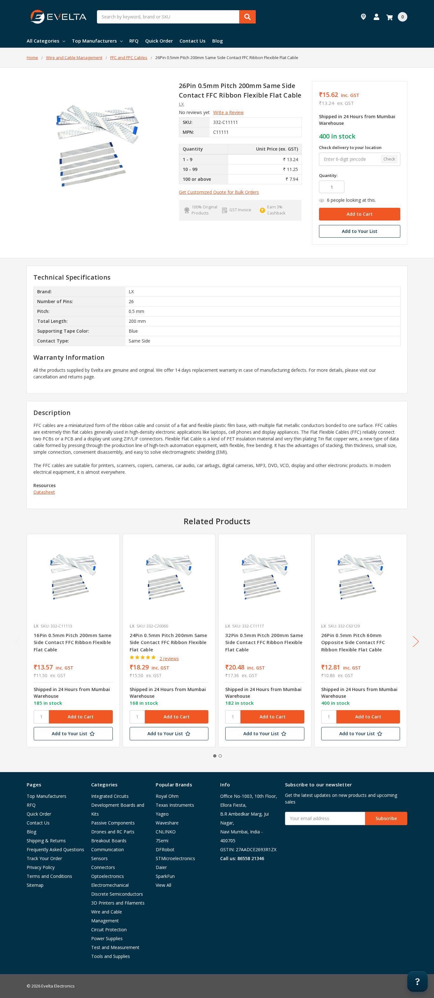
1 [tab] (214, 755)
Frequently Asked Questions (55, 849)
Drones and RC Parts (112, 832)
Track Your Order (44, 858)
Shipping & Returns (46, 841)
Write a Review (228, 112)
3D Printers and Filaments (118, 903)
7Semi (162, 841)
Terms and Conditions (49, 876)
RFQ (134, 40)
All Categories (43, 40)
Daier (161, 867)
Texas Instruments (175, 805)
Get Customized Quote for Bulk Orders (219, 192)
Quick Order (159, 40)
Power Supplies (107, 938)
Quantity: (328, 175)
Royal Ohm (167, 796)
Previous (18, 641)
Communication (107, 849)
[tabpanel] (73, 640)
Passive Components (113, 823)
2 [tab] (220, 755)
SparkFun (165, 876)
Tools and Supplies (110, 956)
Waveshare (167, 823)
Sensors (99, 858)
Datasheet (44, 492)
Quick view (73, 580)
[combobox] (176, 17)
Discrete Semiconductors (117, 894)
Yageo (162, 814)
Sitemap (35, 885)
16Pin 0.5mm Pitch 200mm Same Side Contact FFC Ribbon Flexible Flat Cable (73, 642)
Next (416, 641)
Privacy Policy (41, 867)
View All (163, 885)
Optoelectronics (107, 876)
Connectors (103, 867)
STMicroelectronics (175, 858)
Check (389, 159)
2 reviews (169, 658)
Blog (217, 40)
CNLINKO (166, 832)
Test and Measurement (115, 947)
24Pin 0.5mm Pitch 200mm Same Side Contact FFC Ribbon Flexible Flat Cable (168, 642)
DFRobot (165, 849)
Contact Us (193, 40)
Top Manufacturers (94, 40)
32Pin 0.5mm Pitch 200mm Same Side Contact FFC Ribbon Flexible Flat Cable (264, 642)
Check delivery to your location (350, 147)
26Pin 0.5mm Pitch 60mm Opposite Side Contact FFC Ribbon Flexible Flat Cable (353, 642)
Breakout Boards (108, 841)
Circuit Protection (109, 930)
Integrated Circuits (110, 796)
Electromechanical (110, 885)
